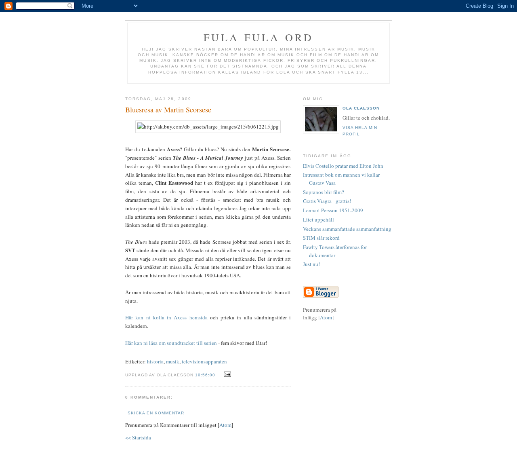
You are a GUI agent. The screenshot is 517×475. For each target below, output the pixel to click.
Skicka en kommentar (156, 413)
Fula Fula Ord (259, 37)
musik (172, 361)
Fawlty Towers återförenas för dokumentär (335, 251)
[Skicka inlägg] (226, 374)
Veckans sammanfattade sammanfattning (347, 228)
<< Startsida (138, 437)
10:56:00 (206, 375)
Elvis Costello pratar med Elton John (343, 165)
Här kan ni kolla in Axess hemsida (166, 317)
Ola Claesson (361, 108)
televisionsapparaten (204, 361)
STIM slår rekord (321, 237)
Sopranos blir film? (323, 192)
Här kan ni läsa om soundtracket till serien (171, 342)
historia (155, 361)
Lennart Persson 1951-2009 (333, 210)
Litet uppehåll (318, 219)
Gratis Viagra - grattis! (327, 201)
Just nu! (311, 264)
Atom (225, 425)
